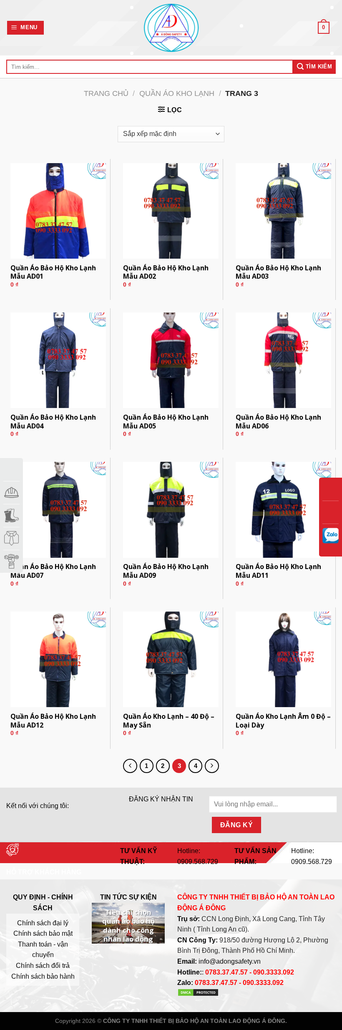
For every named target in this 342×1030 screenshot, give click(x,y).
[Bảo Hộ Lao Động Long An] (171, 27)
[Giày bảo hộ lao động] (11, 515)
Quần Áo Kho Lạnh (176, 93)
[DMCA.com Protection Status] (198, 994)
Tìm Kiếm (318, 66)
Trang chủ (106, 93)
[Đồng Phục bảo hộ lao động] (11, 538)
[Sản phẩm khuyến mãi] (11, 469)
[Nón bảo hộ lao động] (11, 492)
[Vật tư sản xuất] (11, 561)
